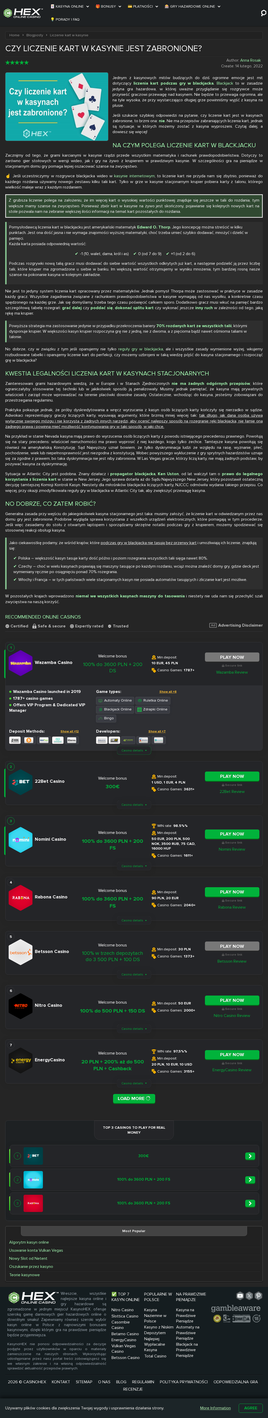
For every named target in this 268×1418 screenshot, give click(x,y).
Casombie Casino (120, 1325)
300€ (113, 787)
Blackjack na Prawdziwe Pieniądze (187, 1350)
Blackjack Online (118, 709)
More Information (215, 1408)
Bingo (109, 718)
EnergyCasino (123, 1340)
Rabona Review (232, 907)
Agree (250, 1408)
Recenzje (133, 1389)
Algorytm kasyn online (29, 1242)
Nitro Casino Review (232, 1015)
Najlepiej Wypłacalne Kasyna (154, 1344)
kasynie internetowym (134, 176)
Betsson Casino (125, 1357)
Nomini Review (232, 849)
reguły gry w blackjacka (140, 349)
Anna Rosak (250, 60)
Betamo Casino (125, 1334)
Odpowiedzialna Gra (236, 1382)
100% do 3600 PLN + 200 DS (112, 667)
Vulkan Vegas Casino (123, 1348)
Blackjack (225, 83)
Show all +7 (157, 731)
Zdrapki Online (155, 709)
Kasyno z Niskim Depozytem (159, 1330)
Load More (132, 1098)
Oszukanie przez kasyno (31, 1266)
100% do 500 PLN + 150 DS (112, 1011)
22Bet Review (232, 791)
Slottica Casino (124, 1316)
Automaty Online (118, 700)
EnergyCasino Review (232, 1070)
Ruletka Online (155, 700)
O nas (104, 1382)
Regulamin (143, 1382)
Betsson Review (232, 961)
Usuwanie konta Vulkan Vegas (36, 1250)
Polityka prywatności (184, 1382)
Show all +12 (69, 731)
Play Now (232, 657)
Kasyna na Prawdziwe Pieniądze (186, 1315)
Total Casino (155, 1356)
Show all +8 (168, 692)
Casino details (132, 750)
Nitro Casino (122, 1310)
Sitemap (84, 1382)
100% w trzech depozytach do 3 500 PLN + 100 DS (112, 956)
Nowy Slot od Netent (28, 1258)
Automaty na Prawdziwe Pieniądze (187, 1333)
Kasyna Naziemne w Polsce (155, 1315)
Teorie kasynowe (24, 1275)
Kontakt (61, 1382)
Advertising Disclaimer (240, 625)
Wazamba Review (232, 672)
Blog (121, 1382)
